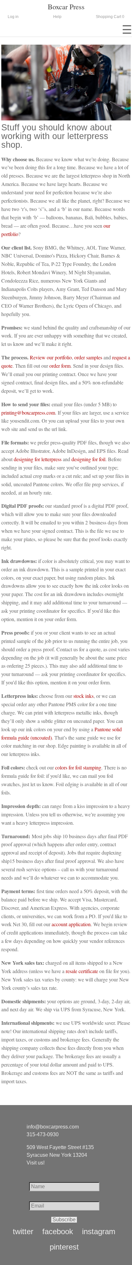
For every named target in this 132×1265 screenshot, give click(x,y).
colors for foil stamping (78, 767)
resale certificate (82, 971)
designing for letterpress (38, 459)
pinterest (64, 1247)
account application (71, 924)
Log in (13, 16)
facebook (57, 1231)
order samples (88, 357)
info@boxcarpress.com (53, 1126)
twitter (23, 1231)
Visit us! (36, 1162)
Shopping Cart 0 (110, 16)
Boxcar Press (66, 6)
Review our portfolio (51, 357)
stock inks (83, 695)
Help (57, 16)
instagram (98, 1231)
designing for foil (88, 459)
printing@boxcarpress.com (28, 412)
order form (59, 365)
